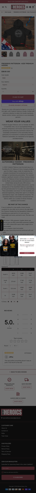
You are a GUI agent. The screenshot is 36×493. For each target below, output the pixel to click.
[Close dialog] (35, 236)
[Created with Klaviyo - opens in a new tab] (18, 256)
